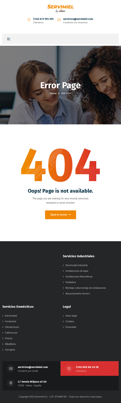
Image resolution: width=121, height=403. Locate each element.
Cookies (70, 321)
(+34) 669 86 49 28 (87, 367)
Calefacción (11, 332)
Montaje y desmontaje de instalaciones (86, 287)
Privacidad (71, 327)
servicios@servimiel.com (78, 18)
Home (53, 93)
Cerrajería (10, 349)
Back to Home (59, 214)
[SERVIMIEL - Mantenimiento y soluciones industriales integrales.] (60, 8)
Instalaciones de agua (77, 271)
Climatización (12, 327)
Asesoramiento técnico (78, 293)
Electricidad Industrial (76, 265)
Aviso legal (71, 315)
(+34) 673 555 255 (43, 18)
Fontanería (10, 321)
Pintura (8, 338)
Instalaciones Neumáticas (79, 276)
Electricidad (11, 315)
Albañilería (10, 344)
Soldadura (71, 282)
